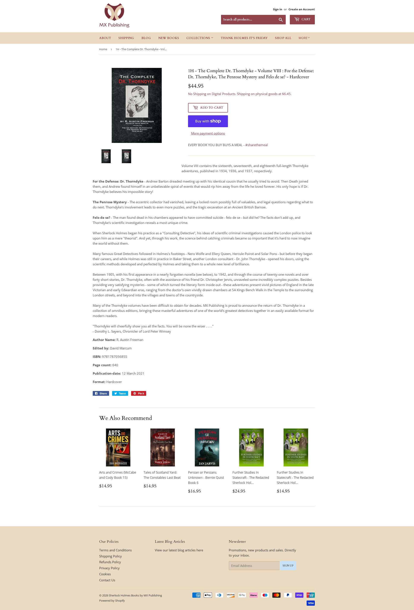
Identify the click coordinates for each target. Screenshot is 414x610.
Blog (146, 38)
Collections (198, 38)
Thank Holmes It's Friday (244, 38)
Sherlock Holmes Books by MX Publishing (135, 595)
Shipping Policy (110, 556)
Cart (305, 19)
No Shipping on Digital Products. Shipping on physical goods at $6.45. (240, 94)
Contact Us (107, 580)
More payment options (208, 133)
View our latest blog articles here (179, 550)
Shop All (283, 38)
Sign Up (287, 565)
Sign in (277, 9)
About (105, 38)
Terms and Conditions (115, 550)
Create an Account (302, 9)
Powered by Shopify (112, 600)
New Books (168, 38)
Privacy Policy (109, 568)
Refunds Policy (110, 562)
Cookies (105, 574)
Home (103, 49)
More (303, 38)
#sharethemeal (256, 145)
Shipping (126, 38)
